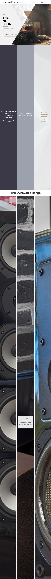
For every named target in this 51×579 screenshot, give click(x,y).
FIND (25, 120)
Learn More (9, 122)
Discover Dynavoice (11, 34)
